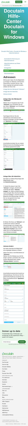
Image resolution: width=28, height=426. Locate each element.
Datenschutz (5, 408)
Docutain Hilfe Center (7, 51)
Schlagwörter (7, 68)
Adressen (6, 70)
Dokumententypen (9, 73)
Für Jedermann (6, 377)
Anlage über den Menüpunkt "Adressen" (14, 89)
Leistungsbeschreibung (7, 415)
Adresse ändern (7, 94)
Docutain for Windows (20, 51)
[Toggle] (25, 2)
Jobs (3, 393)
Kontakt (4, 403)
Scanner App (5, 364)
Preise (3, 371)
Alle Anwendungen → (7, 386)
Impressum (5, 406)
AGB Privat (4, 412)
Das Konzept (5, 362)
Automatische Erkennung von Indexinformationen (12, 59)
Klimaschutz (5, 395)
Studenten (4, 382)
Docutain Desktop (6, 366)
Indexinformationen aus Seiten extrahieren (12, 64)
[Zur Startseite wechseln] (5, 2)
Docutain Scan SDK (6, 373)
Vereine (4, 384)
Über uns (4, 390)
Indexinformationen (14, 53)
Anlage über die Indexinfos (10, 91)
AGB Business (5, 410)
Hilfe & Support (5, 401)
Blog (3, 397)
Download (18, 2)
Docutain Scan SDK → (18, 5)
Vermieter (4, 379)
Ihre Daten (4, 369)
